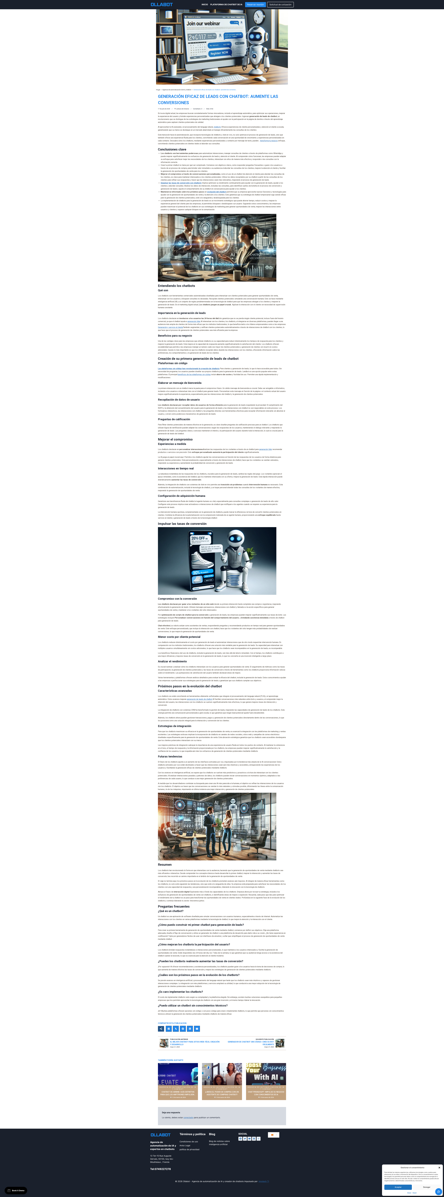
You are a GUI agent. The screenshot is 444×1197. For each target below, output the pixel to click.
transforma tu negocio (269, 141)
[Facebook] (240, 1139)
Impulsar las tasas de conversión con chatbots (181, 183)
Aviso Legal (185, 1145)
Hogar (158, 90)
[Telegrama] (259, 1139)
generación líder (193, 321)
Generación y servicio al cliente (170, 327)
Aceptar (398, 1187)
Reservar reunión (255, 4)
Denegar (426, 1187)
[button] (439, 1167)
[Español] (273, 1135)
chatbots (217, 127)
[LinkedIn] (254, 1139)
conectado (188, 1117)
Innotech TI (264, 1181)
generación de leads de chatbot (199, 699)
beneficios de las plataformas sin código (194, 374)
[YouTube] (249, 1139)
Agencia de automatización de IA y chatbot (176, 90)
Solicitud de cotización (280, 4)
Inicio (205, 4)
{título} (409, 1193)
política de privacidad (189, 1149)
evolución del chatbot (216, 192)
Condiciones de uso (189, 1141)
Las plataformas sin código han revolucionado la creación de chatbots (188, 368)
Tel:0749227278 (160, 1169)
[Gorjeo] (245, 1139)
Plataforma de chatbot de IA (226, 4)
